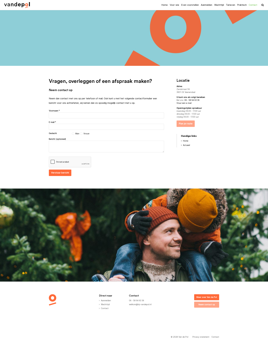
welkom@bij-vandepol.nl (140, 304)
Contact (253, 5)
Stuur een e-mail (184, 103)
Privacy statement (200, 337)
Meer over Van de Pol (206, 297)
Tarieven (230, 5)
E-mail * (52, 122)
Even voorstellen (190, 5)
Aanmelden (206, 5)
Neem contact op (206, 304)
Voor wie (174, 5)
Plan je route (185, 123)
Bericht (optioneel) (57, 139)
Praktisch (242, 5)
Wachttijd (219, 5)
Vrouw (86, 133)
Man (77, 133)
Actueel (186, 145)
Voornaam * (54, 111)
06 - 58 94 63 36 (191, 100)
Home (164, 5)
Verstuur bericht (60, 172)
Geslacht (53, 133)
